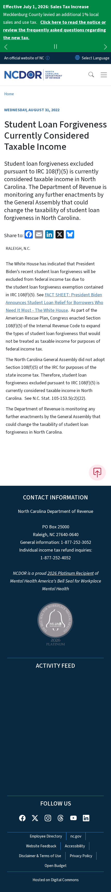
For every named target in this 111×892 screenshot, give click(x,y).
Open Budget (56, 866)
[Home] (33, 70)
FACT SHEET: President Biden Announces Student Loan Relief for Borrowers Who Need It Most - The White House (54, 303)
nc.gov (75, 836)
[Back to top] (97, 473)
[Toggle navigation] (104, 75)
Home (9, 94)
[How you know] (47, 58)
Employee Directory (46, 836)
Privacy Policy (81, 856)
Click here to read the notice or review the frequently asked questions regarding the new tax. (54, 30)
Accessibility (75, 846)
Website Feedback (41, 846)
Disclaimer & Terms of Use (40, 856)
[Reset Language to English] (77, 58)
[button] (88, 75)
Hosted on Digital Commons (56, 880)
